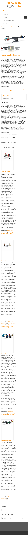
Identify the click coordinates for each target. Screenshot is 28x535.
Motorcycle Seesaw (15, 90)
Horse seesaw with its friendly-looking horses (8, 325)
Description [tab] (5, 95)
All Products (14, 26)
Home (2, 26)
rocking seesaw (10, 235)
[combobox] (12, 518)
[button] (24, 36)
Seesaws (17, 89)
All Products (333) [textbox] (12, 518)
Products (8, 26)
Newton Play (19, 532)
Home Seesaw (10, 414)
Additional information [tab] (8, 98)
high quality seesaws (11, 500)
